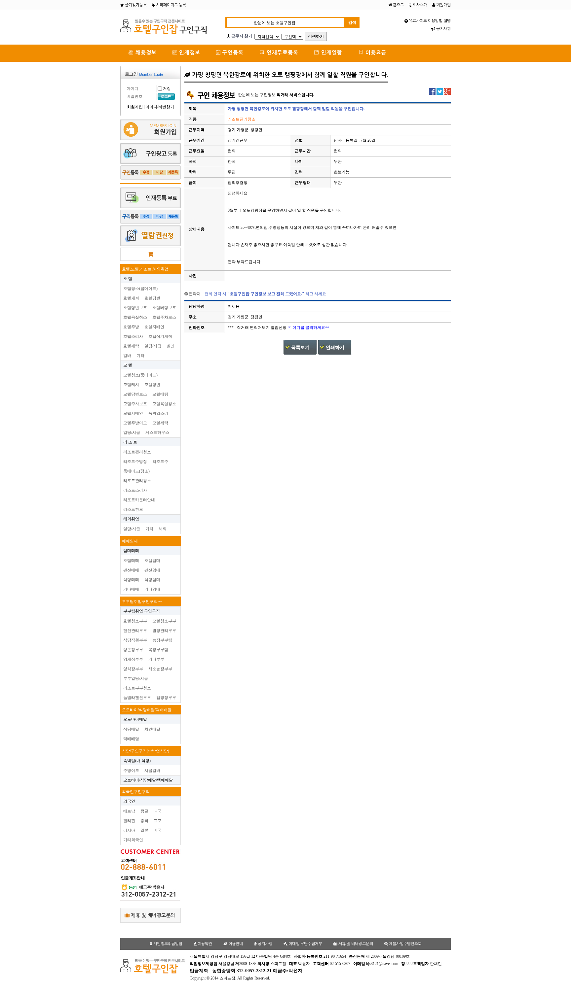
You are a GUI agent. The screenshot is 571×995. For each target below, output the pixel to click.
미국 (158, 830)
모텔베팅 (160, 394)
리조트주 (160, 461)
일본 (144, 830)
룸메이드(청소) (136, 471)
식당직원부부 (135, 640)
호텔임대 (152, 560)
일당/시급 (152, 346)
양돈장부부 (133, 649)
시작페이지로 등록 (170, 5)
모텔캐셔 (131, 384)
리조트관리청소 (137, 452)
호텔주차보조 (164, 317)
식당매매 (131, 579)
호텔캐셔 (131, 298)
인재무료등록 (281, 52)
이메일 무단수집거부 (304, 944)
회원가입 (443, 5)
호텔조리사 (133, 336)
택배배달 (131, 739)
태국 (158, 811)
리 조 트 (130, 442)
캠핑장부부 (166, 697)
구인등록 (232, 52)
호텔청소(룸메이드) (140, 288)
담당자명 (197, 306)
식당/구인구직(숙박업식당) (145, 751)
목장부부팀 (158, 649)
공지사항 (443, 29)
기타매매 (131, 589)
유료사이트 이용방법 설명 (429, 21)
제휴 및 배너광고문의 (152, 915)
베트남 (129, 811)
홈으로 (398, 5)
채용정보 (145, 52)
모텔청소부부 (164, 621)
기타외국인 (133, 840)
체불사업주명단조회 (405, 944)
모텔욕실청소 (164, 403)
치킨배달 (152, 729)
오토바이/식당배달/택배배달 (146, 709)
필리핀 (129, 820)
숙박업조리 (158, 413)
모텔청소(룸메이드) (140, 375)
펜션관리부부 (135, 630)
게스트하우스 (157, 432)
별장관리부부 (164, 630)
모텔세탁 (160, 423)
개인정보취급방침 (167, 944)
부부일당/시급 (135, 678)
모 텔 (127, 365)
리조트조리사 (135, 490)
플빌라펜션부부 (137, 697)
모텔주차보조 (135, 403)
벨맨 (170, 346)
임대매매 (131, 550)
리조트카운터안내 (139, 500)
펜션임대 (152, 570)
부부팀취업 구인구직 (141, 611)
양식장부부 (133, 669)
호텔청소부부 (135, 621)
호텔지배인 (154, 327)
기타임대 (152, 589)
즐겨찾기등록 (135, 5)
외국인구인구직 (136, 791)
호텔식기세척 (160, 336)
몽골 (144, 811)
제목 (193, 108)
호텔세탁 (131, 346)
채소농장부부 (160, 669)
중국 (144, 820)
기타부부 (156, 659)
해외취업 (131, 519)
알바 (127, 355)
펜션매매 (131, 570)
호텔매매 (131, 560)
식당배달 (131, 729)
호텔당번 (152, 298)
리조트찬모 (133, 509)
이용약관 (204, 944)
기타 (140, 355)
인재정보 (188, 52)
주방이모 (131, 770)
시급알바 (152, 770)
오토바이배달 (135, 719)
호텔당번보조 (135, 307)
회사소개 (419, 5)
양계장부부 (133, 659)
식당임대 (152, 579)
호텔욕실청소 (135, 317)
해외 (163, 529)
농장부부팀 (162, 640)
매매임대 (130, 541)
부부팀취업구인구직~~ (142, 601)
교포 (158, 820)
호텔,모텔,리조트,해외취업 (145, 269)
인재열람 (331, 52)
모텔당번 (152, 384)
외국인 (129, 801)
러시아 (129, 830)
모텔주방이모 (135, 423)
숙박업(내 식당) (137, 760)
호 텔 (127, 278)
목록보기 (300, 347)
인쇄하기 (335, 347)
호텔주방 (131, 327)
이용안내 (235, 944)
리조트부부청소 (137, 688)
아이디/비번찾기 (159, 107)
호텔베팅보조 (164, 307)
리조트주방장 (135, 461)
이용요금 (375, 52)
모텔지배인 (133, 413)
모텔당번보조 (135, 394)
